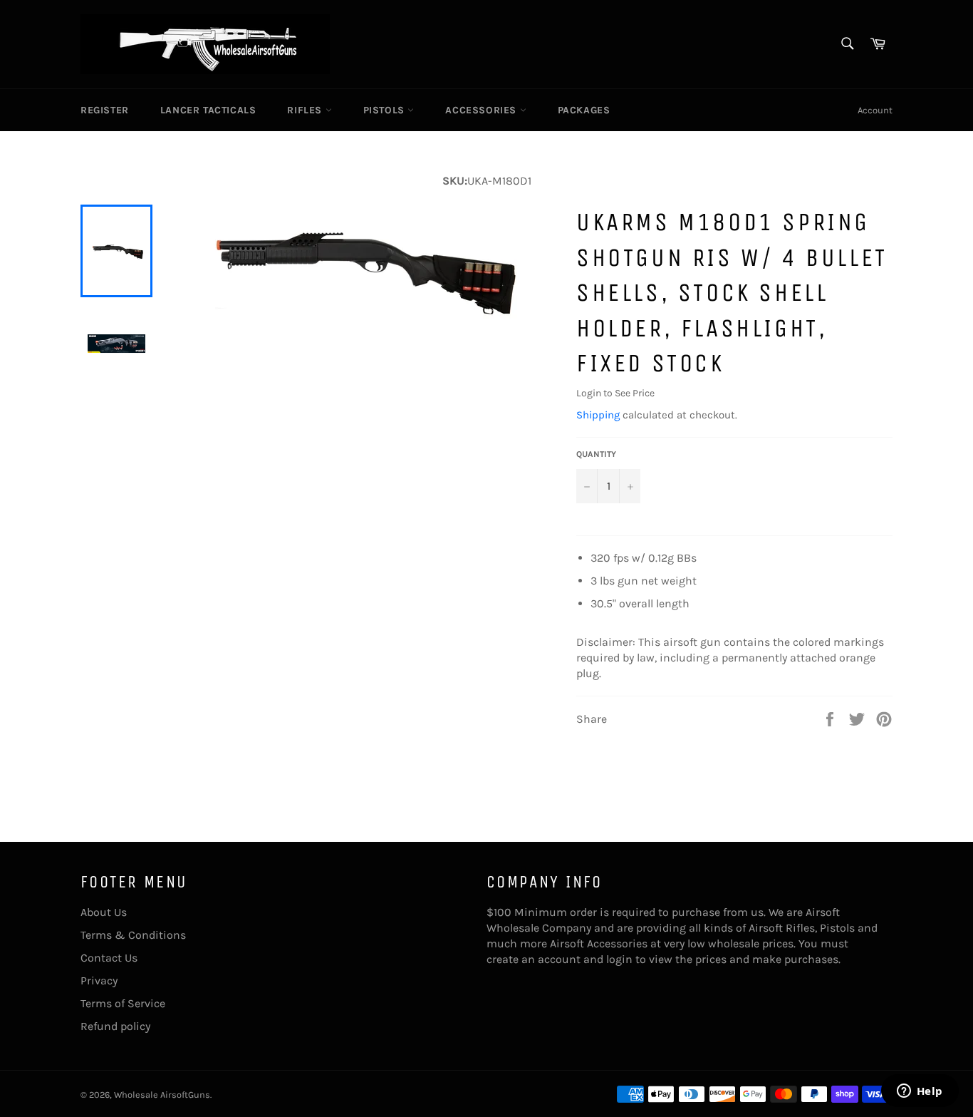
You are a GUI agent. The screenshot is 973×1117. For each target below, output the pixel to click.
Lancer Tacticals (208, 110)
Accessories (482, 110)
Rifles (306, 110)
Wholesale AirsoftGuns (162, 1094)
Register (104, 110)
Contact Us (108, 957)
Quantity (596, 454)
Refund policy (115, 1026)
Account (875, 110)
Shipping (598, 414)
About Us (103, 912)
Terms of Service (122, 1003)
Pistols (385, 110)
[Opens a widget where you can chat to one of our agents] (919, 1092)
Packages (584, 110)
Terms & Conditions (133, 935)
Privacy (99, 980)
